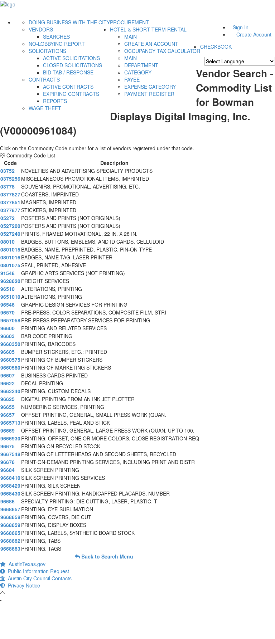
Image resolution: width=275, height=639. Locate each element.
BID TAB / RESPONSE (68, 72)
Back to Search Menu (106, 556)
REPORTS (55, 100)
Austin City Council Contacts (38, 578)
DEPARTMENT (141, 65)
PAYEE (132, 79)
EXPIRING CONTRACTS (71, 93)
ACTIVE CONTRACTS (68, 86)
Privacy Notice (22, 585)
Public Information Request (37, 571)
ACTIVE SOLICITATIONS (71, 58)
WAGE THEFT (45, 108)
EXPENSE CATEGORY (150, 86)
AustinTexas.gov (25, 563)
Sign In (241, 27)
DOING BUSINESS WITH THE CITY (69, 22)
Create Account (253, 34)
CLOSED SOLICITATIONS (72, 65)
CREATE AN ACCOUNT (151, 43)
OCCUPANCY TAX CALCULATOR (162, 50)
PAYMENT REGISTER (149, 93)
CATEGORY (137, 72)
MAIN (130, 36)
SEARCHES (56, 36)
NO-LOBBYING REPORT (57, 43)
